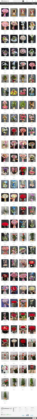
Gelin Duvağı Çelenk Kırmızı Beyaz (32, 361)
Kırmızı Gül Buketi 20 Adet (23, 348)
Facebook (15, 408)
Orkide (5, 97)
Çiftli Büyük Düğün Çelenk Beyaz (32, 348)
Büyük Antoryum (14, 242)
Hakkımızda (20, 408)
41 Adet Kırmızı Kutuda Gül (5, 282)
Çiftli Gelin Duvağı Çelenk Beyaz (23, 361)
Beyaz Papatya (14, 348)
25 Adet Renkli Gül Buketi (14, 282)
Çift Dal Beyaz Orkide (32, 308)
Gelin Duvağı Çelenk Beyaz (14, 374)
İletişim (19, 411)
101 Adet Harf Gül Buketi (14, 295)
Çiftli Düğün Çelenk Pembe (23, 374)
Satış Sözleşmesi (26, 410)
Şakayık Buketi (5, 31)
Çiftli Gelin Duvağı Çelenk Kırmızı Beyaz (14, 361)
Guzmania (23, 242)
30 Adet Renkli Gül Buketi (5, 308)
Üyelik (32, 1)
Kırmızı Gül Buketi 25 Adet (5, 348)
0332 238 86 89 (4, 414)
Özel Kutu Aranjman (5, 229)
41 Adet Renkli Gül (23, 295)
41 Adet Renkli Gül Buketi (23, 282)
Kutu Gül (14, 308)
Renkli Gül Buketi (5, 295)
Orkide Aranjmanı (23, 229)
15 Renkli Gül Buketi (23, 163)
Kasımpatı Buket (5, 163)
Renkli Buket (14, 163)
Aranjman (23, 176)
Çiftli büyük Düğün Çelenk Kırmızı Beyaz (5, 361)
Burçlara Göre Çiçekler (33, 408)
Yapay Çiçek (23, 31)
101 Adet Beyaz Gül (32, 295)
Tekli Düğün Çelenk (5, 374)
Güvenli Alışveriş (26, 408)
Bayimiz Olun (20, 410)
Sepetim (35, 1)
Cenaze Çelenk (32, 374)
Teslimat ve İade (26, 411)
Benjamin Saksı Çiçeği (32, 242)
